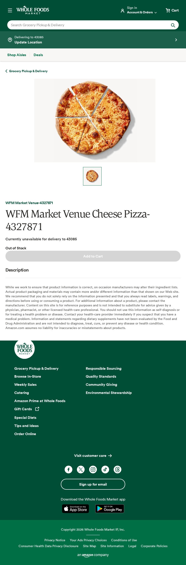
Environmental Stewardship (109, 392)
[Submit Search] (173, 25)
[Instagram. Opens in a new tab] (93, 469)
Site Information (112, 546)
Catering (21, 392)
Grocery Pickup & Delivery (36, 368)
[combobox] (85, 25)
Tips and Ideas (26, 425)
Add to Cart (93, 256)
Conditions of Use (124, 540)
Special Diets (25, 417)
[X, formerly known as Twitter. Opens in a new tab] (81, 469)
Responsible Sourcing (104, 368)
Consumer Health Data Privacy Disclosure (48, 546)
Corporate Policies (154, 546)
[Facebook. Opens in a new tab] (68, 469)
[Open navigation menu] (10, 10)
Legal (132, 546)
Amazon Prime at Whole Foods (39, 400)
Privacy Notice (54, 540)
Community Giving (101, 384)
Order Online (25, 433)
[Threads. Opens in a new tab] (117, 469)
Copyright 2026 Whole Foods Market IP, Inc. (93, 529)
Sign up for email (93, 484)
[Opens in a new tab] (76, 508)
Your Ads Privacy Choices (88, 540)
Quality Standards (101, 376)
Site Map (89, 546)
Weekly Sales (25, 384)
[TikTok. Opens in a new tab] (105, 469)
